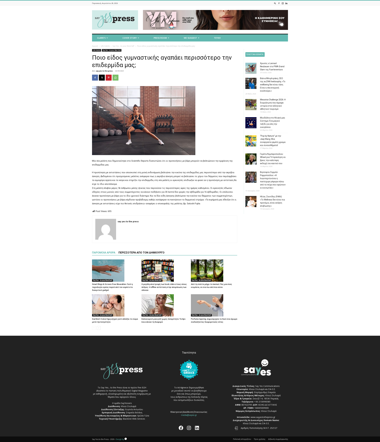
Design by (120, 439)
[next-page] (98, 328)
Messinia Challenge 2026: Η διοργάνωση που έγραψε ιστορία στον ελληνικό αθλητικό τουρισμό (273, 104)
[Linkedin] (286, 3)
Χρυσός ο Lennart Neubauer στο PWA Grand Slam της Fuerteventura (272, 66)
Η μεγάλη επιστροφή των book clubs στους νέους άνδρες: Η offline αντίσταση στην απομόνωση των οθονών (164, 287)
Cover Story (129, 37)
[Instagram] (282, 3)
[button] (275, 3)
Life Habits (105, 46)
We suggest (190, 37)
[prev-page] (94, 328)
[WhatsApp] (115, 78)
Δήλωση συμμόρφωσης (278, 439)
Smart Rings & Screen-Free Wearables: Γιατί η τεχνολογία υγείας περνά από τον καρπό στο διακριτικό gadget (112, 287)
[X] (102, 78)
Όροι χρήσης (259, 439)
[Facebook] (279, 3)
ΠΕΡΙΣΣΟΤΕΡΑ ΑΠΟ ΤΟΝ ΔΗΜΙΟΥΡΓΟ (141, 252)
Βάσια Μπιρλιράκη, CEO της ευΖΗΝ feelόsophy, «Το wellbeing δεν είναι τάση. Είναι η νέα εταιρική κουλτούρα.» (272, 84)
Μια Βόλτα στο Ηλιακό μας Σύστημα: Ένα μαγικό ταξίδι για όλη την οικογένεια (272, 122)
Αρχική (95, 46)
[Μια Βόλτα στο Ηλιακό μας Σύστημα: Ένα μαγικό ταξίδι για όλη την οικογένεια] (248, 123)
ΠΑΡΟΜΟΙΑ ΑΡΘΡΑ (103, 252)
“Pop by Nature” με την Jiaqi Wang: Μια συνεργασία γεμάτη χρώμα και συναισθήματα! (272, 140)
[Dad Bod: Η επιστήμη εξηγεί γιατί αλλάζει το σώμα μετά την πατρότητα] (115, 305)
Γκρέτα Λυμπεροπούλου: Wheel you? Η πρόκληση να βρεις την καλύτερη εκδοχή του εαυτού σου (272, 159)
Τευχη (217, 37)
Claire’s (101, 37)
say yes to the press (104, 71)
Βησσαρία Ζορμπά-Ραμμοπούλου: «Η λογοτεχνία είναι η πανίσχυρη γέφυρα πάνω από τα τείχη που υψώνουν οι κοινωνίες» (273, 180)
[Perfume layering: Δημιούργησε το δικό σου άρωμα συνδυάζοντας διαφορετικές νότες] (214, 305)
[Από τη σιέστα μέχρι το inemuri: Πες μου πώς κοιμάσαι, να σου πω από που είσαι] (214, 270)
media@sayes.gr (189, 415)
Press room (160, 37)
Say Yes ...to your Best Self (123, 46)
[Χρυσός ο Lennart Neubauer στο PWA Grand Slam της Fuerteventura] (248, 69)
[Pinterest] (109, 78)
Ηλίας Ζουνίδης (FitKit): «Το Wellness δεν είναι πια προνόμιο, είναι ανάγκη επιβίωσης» (272, 201)
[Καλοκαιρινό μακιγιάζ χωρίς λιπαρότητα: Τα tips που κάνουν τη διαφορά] (164, 305)
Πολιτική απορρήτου (242, 439)
